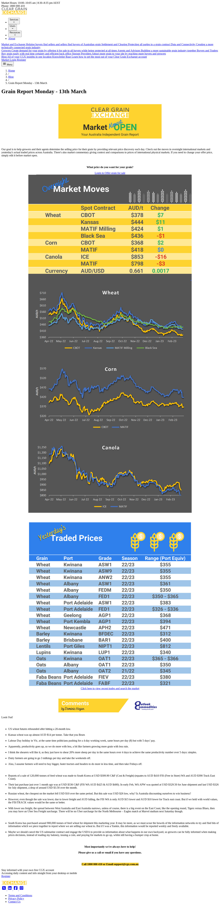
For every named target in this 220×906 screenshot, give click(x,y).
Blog (11, 76)
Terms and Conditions (20, 895)
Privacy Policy (16, 898)
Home (11, 70)
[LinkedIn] (10, 889)
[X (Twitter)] (4, 889)
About (11, 38)
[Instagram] (21, 889)
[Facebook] (16, 889)
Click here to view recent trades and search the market (110, 688)
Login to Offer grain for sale (110, 172)
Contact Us (14, 901)
